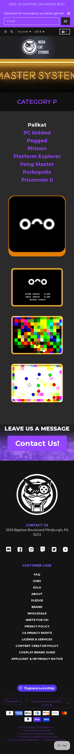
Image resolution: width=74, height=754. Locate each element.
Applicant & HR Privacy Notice (37, 659)
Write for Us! (37, 620)
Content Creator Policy (37, 646)
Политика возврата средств (37, 733)
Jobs (37, 581)
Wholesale (37, 613)
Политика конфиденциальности (37, 736)
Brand (37, 607)
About (37, 594)
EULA (37, 587)
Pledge (37, 600)
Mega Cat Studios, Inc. (41, 727)
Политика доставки (54, 739)
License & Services (37, 639)
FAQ (37, 574)
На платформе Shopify (37, 730)
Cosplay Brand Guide (37, 652)
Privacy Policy (37, 626)
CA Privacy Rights (37, 633)
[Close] (68, 13)
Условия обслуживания (23, 739)
